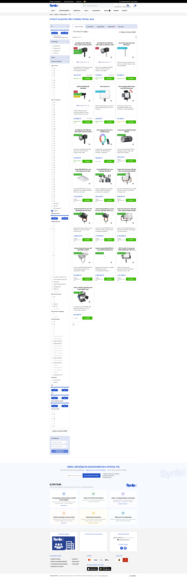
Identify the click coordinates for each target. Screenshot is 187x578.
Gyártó (53, 57)
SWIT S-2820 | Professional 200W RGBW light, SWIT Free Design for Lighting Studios (126, 249)
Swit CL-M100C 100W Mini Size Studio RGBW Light (83, 288)
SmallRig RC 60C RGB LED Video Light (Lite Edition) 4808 (105, 43)
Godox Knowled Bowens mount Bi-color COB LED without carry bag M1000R (104, 209)
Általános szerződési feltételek (59, 561)
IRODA (67, 534)
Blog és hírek (75, 561)
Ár (51, 26)
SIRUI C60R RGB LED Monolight (83, 87)
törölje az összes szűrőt (59, 431)
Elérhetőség (54, 41)
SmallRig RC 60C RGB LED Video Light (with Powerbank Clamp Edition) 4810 (83, 43)
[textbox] (57, 442)
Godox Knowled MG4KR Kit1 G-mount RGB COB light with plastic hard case (104, 249)
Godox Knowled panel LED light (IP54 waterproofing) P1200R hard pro (126, 209)
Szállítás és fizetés (55, 559)
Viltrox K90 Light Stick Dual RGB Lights (127, 43)
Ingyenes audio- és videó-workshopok (96, 470)
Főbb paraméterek (56, 61)
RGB (85, 31)
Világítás (56, 14)
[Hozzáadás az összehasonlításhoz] (89, 57)
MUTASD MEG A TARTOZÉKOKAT (60, 451)
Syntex (51, 14)
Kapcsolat (78, 1)
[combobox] (59, 442)
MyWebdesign (104, 575)
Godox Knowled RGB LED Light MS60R (126, 130)
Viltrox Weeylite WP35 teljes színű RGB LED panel (126, 87)
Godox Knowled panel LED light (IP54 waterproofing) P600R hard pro (126, 170)
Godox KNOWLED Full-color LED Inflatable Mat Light (83, 170)
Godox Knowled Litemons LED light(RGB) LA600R (83, 249)
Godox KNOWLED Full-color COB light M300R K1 (105, 170)
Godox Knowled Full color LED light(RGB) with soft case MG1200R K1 (83, 209)
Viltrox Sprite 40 (105, 86)
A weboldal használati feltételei (59, 564)
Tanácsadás (75, 564)
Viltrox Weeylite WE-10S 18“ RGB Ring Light (105, 130)
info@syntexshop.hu (124, 540)
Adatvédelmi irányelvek (57, 566)
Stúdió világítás (63, 14)
